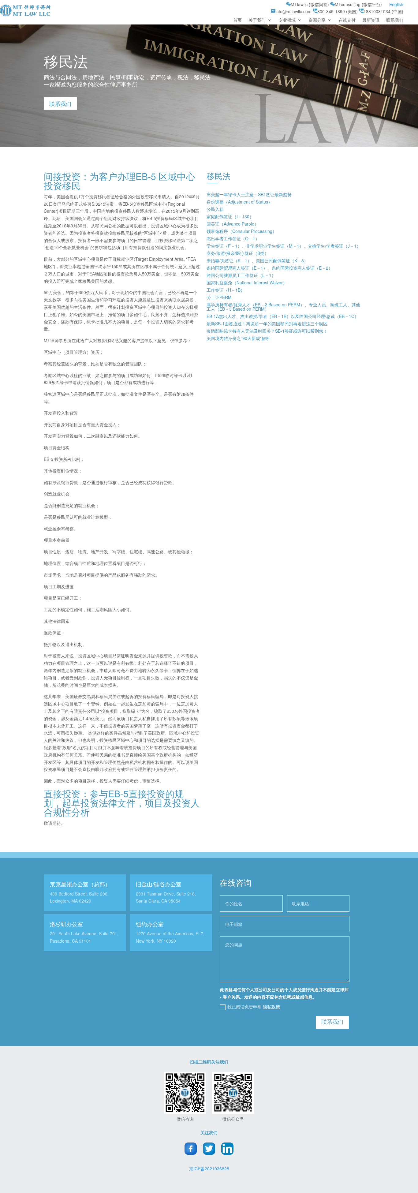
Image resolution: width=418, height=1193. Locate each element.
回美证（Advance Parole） (233, 224)
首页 (237, 20)
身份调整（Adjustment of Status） (239, 202)
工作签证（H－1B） (226, 290)
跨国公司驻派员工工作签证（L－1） (241, 275)
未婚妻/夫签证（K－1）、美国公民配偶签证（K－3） (257, 260)
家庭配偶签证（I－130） (230, 216)
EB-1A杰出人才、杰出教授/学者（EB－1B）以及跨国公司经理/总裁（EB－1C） (283, 316)
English (396, 4)
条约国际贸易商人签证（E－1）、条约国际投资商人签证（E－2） (270, 268)
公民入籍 (215, 209)
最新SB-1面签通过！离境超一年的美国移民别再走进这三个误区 (267, 323)
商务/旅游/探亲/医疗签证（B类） (238, 253)
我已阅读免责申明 (253, 1007)
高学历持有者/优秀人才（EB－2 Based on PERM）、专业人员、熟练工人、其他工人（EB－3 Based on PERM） (283, 306)
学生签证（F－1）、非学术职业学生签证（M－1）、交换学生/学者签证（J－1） (284, 246)
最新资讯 (370, 20)
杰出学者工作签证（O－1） (233, 238)
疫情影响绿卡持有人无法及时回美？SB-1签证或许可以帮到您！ (267, 331)
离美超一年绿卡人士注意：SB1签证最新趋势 (249, 194)
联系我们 (394, 20)
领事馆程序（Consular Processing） (242, 231)
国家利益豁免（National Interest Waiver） (247, 282)
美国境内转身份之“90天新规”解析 (238, 338)
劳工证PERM (219, 297)
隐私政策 (271, 1007)
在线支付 (347, 20)
